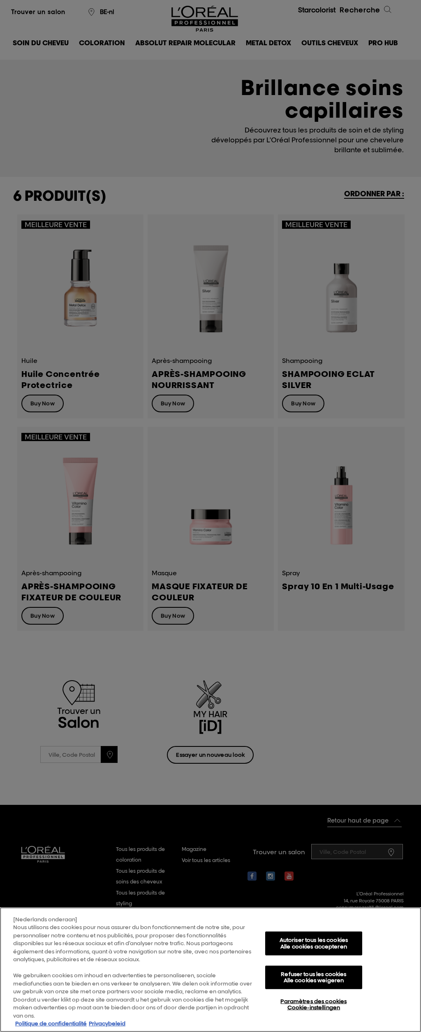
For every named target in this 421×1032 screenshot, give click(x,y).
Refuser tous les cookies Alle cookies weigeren (313, 976)
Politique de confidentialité (51, 1023)
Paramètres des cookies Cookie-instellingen (313, 1004)
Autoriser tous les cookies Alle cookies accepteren (314, 943)
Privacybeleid (107, 1023)
